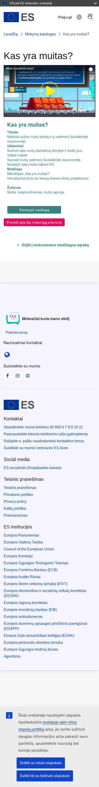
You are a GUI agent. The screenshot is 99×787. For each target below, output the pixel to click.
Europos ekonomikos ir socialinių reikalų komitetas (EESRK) (45, 593)
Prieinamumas (15, 515)
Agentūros (12, 656)
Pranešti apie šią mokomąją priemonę (34, 222)
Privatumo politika (18, 495)
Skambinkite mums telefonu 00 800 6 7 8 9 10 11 (43, 427)
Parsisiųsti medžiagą (34, 209)
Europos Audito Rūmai (22, 577)
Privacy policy (15, 501)
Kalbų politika (15, 508)
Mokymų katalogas (40, 34)
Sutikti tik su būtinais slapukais (45, 776)
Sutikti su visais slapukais (41, 763)
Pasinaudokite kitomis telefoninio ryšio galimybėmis (46, 434)
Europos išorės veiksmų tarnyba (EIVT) (35, 584)
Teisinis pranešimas (20, 488)
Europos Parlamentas (21, 535)
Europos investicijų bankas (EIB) (30, 610)
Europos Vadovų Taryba (23, 542)
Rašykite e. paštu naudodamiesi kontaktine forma (44, 441)
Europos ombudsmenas (23, 617)
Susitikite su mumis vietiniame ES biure (36, 448)
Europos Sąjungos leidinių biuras (31, 649)
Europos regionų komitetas (25, 603)
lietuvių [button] (79, 17)
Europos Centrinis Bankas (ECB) (31, 570)
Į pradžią (11, 34)
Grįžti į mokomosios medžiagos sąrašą (55, 244)
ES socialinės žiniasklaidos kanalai (32, 468)
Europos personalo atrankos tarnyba (33, 642)
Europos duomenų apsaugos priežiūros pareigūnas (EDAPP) (45, 626)
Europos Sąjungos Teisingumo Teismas (36, 563)
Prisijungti (65, 17)
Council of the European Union (29, 549)
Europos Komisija (18, 556)
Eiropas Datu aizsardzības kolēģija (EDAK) (39, 636)
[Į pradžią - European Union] (26, 17)
